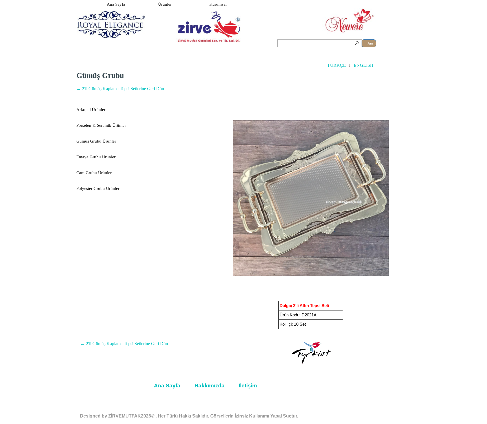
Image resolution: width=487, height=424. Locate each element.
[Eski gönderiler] (408, 198)
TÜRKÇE (336, 65)
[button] (310, 198)
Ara (370, 43)
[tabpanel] (142, 84)
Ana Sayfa (116, 4)
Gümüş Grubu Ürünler (96, 141)
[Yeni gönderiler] (213, 198)
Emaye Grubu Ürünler (96, 157)
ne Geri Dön (120, 88)
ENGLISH (363, 65)
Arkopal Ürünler (90, 109)
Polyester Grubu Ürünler (97, 188)
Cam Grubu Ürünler (94, 172)
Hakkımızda (209, 386)
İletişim (248, 386)
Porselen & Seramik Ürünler (101, 125)
